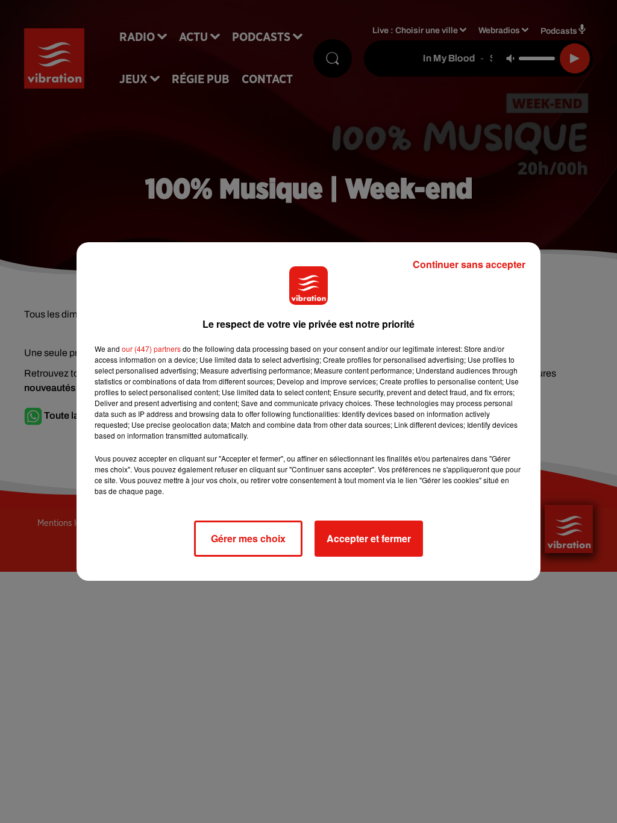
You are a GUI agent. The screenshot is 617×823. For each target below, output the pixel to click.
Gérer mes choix (248, 538)
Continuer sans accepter (469, 264)
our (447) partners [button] (151, 348)
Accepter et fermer (369, 538)
